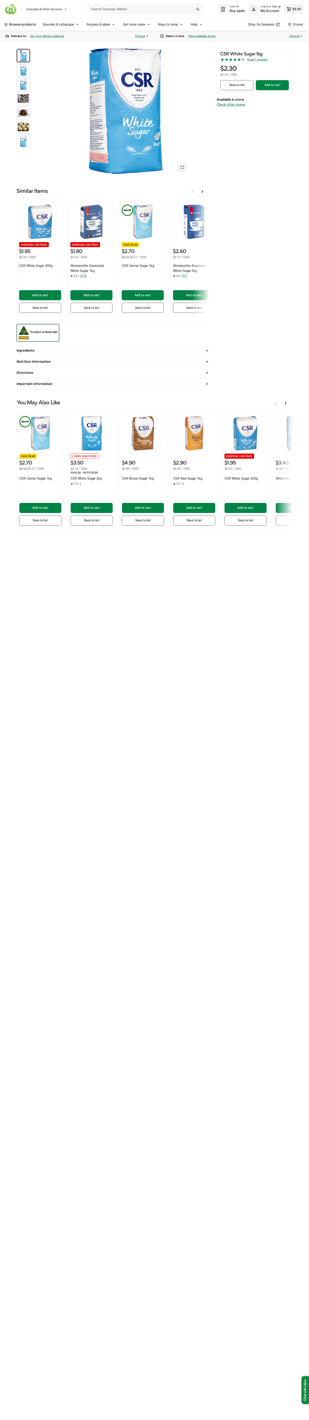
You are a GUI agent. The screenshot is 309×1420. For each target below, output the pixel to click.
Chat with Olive (305, 1390)
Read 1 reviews (257, 59)
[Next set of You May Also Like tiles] (285, 403)
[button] (23, 55)
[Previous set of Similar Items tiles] (192, 191)
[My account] (254, 9)
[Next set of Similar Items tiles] (202, 191)
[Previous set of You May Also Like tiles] (275, 403)
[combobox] (145, 9)
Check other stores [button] (231, 105)
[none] (265, 9)
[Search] (197, 9)
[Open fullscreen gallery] (182, 167)
